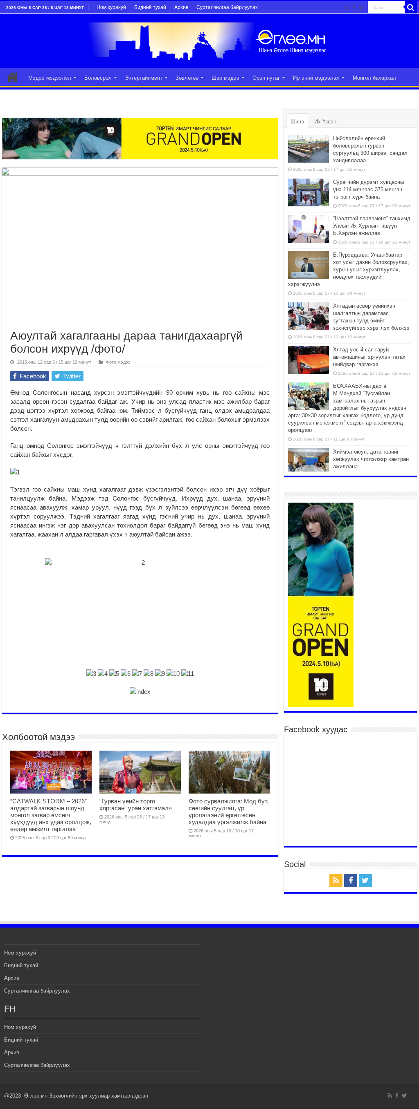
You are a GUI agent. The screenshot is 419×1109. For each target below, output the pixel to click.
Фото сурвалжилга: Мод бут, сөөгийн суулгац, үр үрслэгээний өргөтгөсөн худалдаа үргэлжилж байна (228, 811)
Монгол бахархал (374, 78)
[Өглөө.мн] (209, 39)
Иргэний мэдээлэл (316, 78)
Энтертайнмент (143, 78)
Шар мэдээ (225, 78)
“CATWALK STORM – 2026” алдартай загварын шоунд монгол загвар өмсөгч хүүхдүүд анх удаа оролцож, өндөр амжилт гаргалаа (50, 815)
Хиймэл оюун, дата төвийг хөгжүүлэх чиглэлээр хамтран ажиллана (371, 459)
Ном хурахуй (111, 7)
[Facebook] (353, 8)
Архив (181, 7)
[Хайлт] (411, 7)
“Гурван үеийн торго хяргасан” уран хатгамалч (135, 805)
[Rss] (347, 8)
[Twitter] (361, 8)
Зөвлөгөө (187, 78)
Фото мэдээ (118, 362)
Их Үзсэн (325, 122)
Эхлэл (12, 76)
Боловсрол (98, 78)
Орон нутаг (266, 78)
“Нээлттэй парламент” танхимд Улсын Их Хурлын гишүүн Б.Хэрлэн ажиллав (371, 225)
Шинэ (297, 122)
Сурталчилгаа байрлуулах (227, 7)
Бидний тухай (150, 7)
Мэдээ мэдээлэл (49, 78)
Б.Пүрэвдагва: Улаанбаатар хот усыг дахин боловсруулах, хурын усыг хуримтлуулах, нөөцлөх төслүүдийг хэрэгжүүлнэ (348, 269)
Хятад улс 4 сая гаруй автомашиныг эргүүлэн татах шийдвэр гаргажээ (369, 357)
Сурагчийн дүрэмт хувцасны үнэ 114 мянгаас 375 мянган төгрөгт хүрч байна (368, 189)
